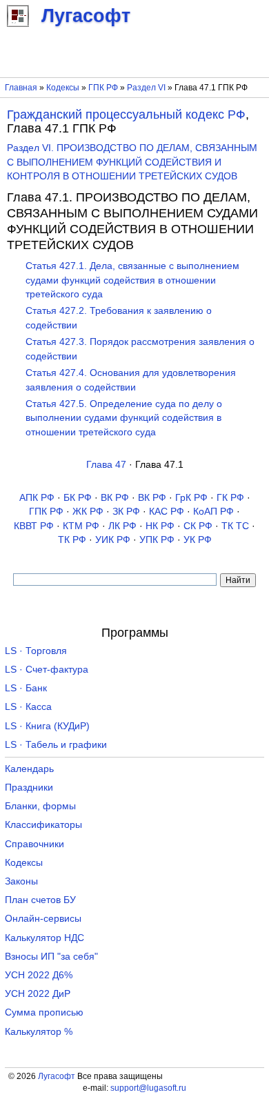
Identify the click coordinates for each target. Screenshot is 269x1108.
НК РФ (160, 526)
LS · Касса (28, 707)
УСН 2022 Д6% (38, 975)
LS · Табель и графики (56, 745)
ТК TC (235, 526)
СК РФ (197, 526)
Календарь (29, 769)
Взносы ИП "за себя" (51, 956)
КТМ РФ (81, 526)
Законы (21, 881)
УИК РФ (112, 540)
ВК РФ (115, 498)
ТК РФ (72, 540)
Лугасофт (56, 1076)
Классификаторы (43, 825)
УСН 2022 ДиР (37, 994)
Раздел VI (146, 87)
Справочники (34, 844)
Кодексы (62, 87)
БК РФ (77, 498)
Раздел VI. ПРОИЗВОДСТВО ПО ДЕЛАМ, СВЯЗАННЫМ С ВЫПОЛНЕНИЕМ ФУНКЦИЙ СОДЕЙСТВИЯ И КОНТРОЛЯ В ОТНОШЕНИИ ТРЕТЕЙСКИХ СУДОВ (132, 162)
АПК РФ (36, 498)
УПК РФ (157, 540)
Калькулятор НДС (44, 938)
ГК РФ (230, 498)
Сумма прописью (44, 1012)
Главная (21, 87)
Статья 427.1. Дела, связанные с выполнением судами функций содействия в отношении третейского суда (132, 280)
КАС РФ (166, 511)
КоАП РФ (213, 511)
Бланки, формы (40, 806)
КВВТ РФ (34, 526)
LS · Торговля (36, 651)
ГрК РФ (191, 498)
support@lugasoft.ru (148, 1088)
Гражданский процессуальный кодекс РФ (126, 114)
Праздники (29, 787)
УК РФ (197, 540)
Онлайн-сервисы (43, 918)
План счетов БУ (40, 900)
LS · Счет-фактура (46, 669)
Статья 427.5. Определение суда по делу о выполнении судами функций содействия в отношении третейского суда (124, 418)
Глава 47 (106, 464)
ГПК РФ (103, 87)
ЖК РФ (87, 511)
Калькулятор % (38, 1032)
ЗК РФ (126, 511)
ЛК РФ (122, 526)
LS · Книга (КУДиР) (47, 726)
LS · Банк (26, 688)
